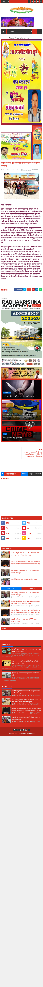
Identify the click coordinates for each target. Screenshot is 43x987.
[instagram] (38, 1)
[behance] (41, 1)
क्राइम (36, 170)
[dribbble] (35, 1)
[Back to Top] (29, 730)
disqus (31, 474)
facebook (38, 474)
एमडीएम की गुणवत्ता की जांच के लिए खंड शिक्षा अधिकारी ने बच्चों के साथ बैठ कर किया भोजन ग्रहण (25, 553)
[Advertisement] (21, 464)
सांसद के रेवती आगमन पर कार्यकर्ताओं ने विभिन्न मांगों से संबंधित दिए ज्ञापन (24, 620)
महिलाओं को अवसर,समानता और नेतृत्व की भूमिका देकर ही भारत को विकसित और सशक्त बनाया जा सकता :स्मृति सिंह (25, 562)
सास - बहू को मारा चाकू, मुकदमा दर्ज (12, 437)
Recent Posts (11, 588)
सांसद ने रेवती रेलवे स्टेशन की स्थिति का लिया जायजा (24, 579)
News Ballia (7, 392)
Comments (32, 588)
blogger (24, 474)
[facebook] (29, 1)
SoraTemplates (16, 733)
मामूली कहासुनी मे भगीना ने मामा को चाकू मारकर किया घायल (18, 396)
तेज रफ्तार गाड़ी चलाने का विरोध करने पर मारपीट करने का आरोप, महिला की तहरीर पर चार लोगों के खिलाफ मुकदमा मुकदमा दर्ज (22, 415)
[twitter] (32, 1)
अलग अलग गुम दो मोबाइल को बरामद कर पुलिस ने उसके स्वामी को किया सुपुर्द (25, 593)
